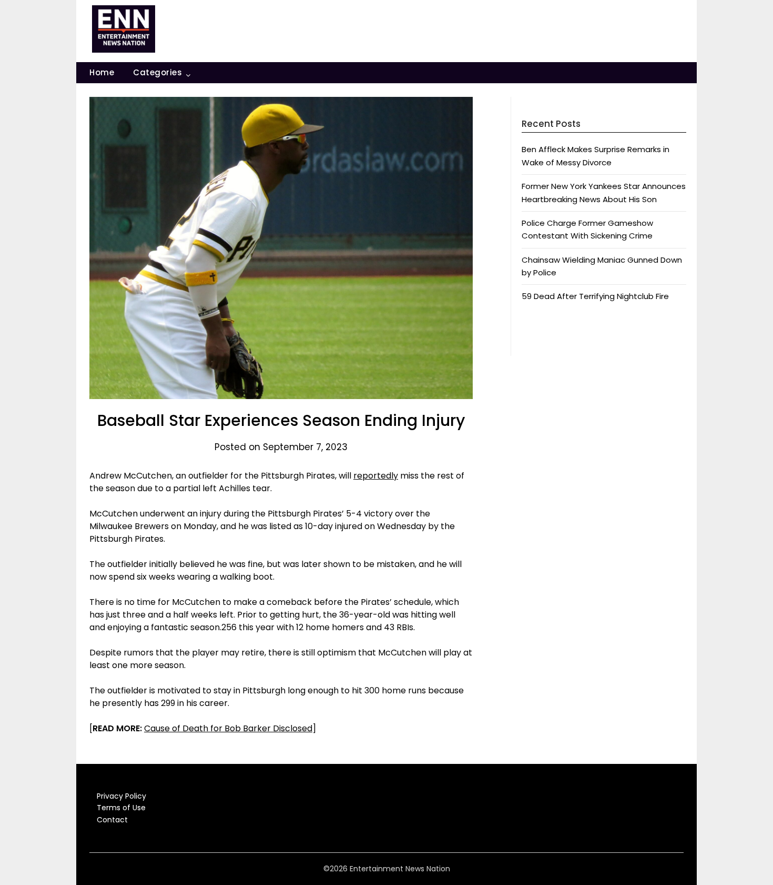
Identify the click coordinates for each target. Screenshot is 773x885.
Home (101, 72)
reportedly (375, 476)
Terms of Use (121, 807)
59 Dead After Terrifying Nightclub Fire (595, 296)
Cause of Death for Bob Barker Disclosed (228, 728)
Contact (112, 819)
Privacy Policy (121, 796)
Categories (157, 72)
